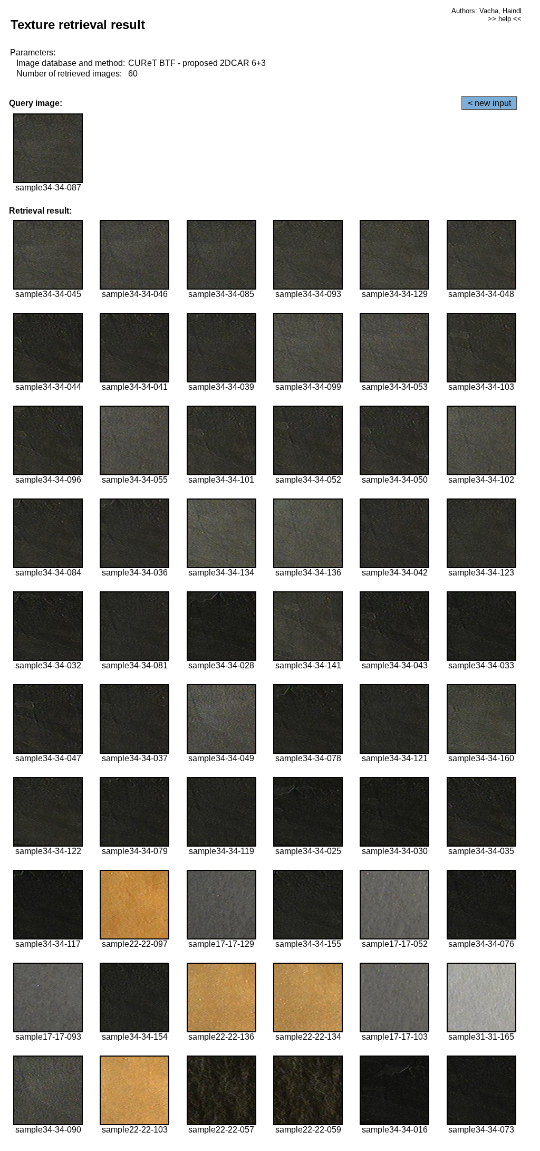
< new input (489, 103)
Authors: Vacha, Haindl (486, 11)
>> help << (505, 19)
